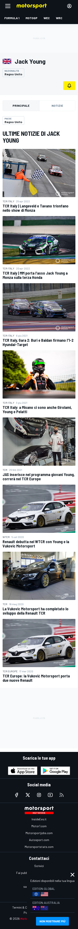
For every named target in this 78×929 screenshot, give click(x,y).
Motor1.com (39, 826)
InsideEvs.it (39, 819)
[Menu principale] (7, 6)
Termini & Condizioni (25, 907)
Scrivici (39, 866)
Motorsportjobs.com (39, 833)
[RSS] (61, 795)
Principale (21, 105)
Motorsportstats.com (39, 847)
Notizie (57, 105)
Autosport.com (39, 840)
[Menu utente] (69, 6)
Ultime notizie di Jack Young (31, 137)
